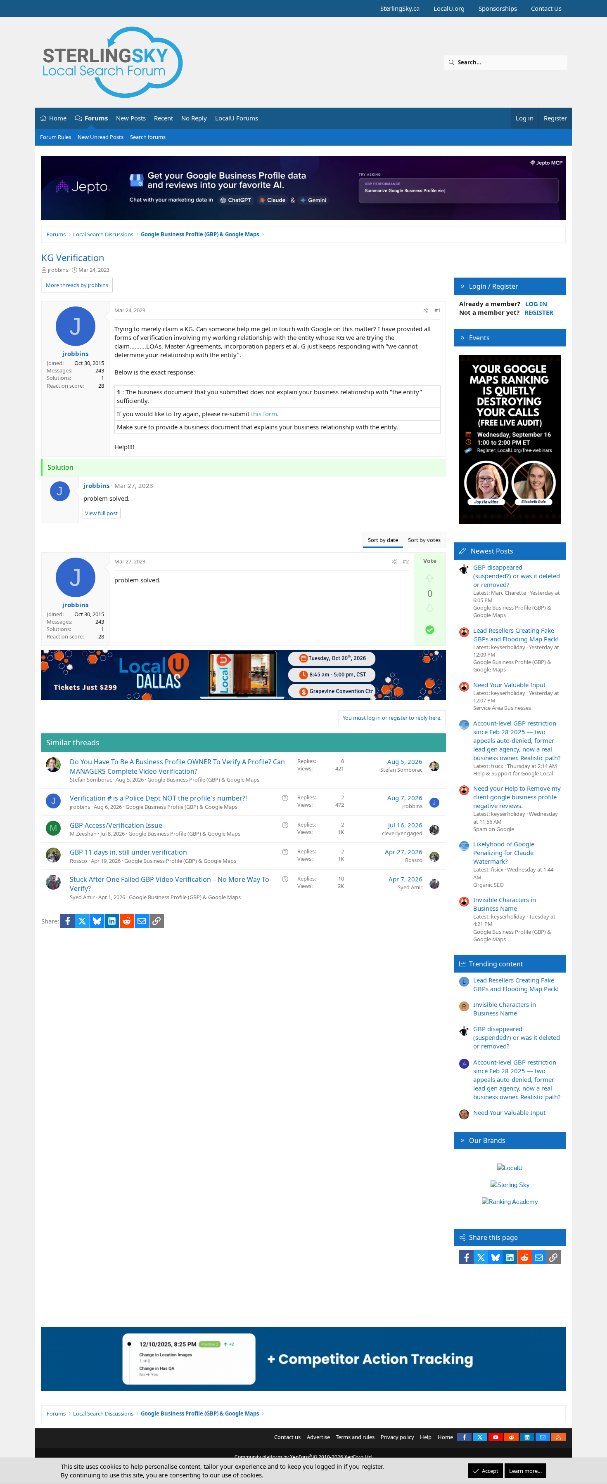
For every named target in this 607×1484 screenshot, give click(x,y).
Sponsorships (498, 8)
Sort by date (383, 540)
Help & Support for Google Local (513, 773)
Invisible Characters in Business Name (504, 903)
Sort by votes (424, 540)
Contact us (287, 1437)
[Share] (426, 310)
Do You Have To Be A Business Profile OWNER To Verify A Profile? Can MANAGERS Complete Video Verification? (177, 766)
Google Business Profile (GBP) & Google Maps (203, 779)
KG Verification (72, 257)
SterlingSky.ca (400, 8)
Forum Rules (55, 137)
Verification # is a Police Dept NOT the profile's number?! (158, 798)
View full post (101, 513)
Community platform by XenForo (304, 1456)
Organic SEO (488, 884)
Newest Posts (492, 551)
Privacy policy (397, 1437)
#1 (437, 310)
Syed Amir (82, 897)
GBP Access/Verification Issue (116, 825)
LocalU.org (449, 8)
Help (426, 1437)
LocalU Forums (236, 118)
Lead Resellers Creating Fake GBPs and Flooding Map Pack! (516, 634)
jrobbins (58, 269)
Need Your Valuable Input (509, 685)
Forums (96, 118)
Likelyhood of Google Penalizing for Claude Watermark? (503, 852)
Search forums (148, 137)
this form (264, 414)
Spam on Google (493, 829)
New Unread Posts (100, 137)
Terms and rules (355, 1437)
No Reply (194, 118)
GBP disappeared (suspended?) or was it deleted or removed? (516, 576)
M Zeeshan (83, 833)
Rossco (78, 860)
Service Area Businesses (502, 707)
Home (57, 118)
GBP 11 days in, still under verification (128, 852)
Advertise (318, 1437)
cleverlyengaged (402, 833)
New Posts (131, 118)
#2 (406, 561)
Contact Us (546, 8)
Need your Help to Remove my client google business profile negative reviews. (517, 797)
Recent (163, 118)
